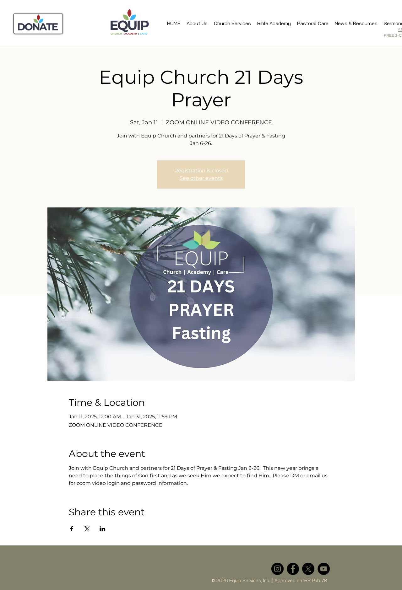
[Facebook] (293, 569)
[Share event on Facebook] (72, 528)
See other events (201, 178)
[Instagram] (277, 569)
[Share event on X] (87, 528)
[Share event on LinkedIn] (103, 528)
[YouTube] (324, 569)
